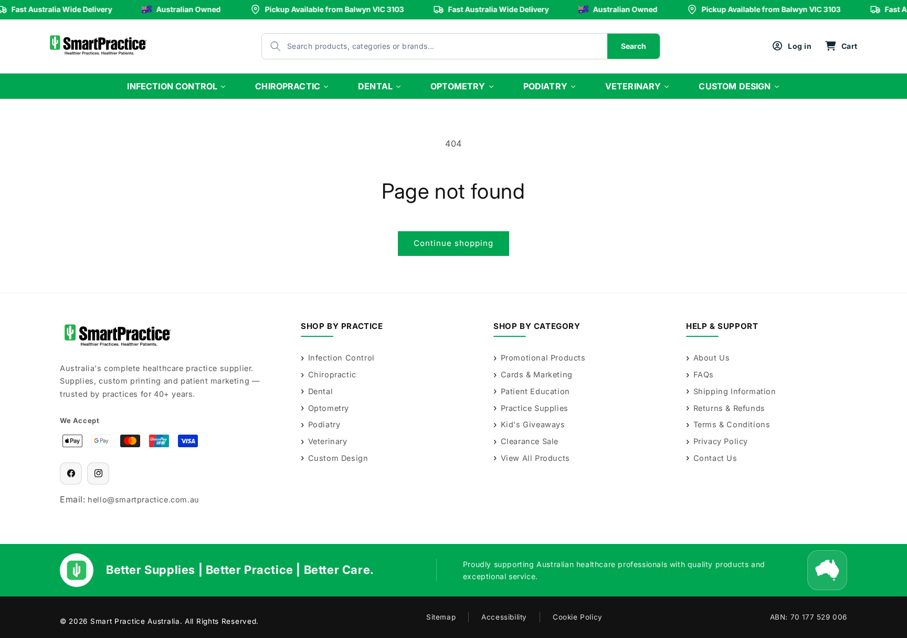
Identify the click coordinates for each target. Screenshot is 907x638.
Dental (320, 391)
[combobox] (424, 46)
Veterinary (327, 441)
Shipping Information (734, 391)
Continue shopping (453, 243)
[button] (841, 46)
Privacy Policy (720, 441)
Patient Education (535, 391)
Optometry (328, 408)
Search (633, 46)
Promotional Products (543, 357)
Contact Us (715, 458)
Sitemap (441, 617)
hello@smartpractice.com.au (143, 499)
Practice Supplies (534, 408)
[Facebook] (71, 473)
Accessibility (504, 617)
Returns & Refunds (729, 408)
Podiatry (324, 424)
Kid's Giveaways (533, 424)
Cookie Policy (578, 617)
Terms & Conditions (731, 424)
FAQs (703, 374)
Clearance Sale (529, 441)
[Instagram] (98, 473)
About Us (711, 357)
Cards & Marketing (537, 374)
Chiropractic (332, 374)
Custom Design (338, 458)
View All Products (535, 458)
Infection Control (341, 357)
